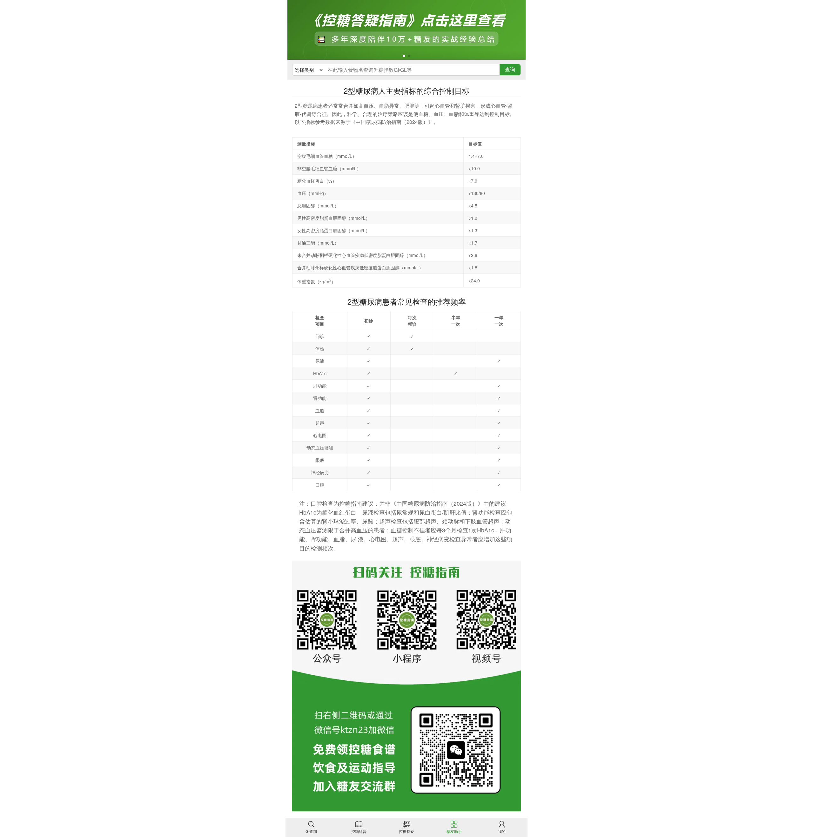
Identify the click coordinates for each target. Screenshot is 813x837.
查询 (510, 69)
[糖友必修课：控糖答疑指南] (406, 30)
